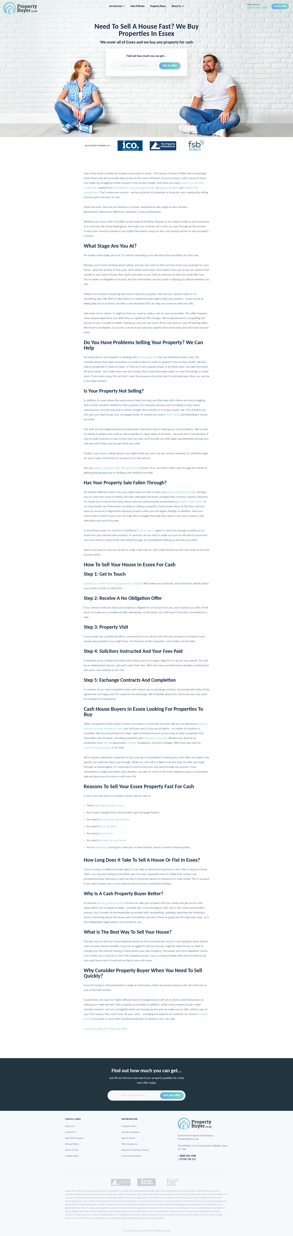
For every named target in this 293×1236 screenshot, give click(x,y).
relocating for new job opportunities (134, 187)
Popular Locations (130, 1132)
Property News (158, 6)
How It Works (137, 6)
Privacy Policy (72, 1144)
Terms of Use (71, 1150)
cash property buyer (112, 903)
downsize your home (113, 840)
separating (100, 847)
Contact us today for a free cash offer (105, 1028)
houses (132, 742)
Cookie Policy (72, 1156)
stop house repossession (115, 819)
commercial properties (97, 747)
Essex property (145, 530)
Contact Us (70, 1132)
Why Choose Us (129, 1144)
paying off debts (168, 187)
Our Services (116, 6)
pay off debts (108, 826)
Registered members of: (98, 146)
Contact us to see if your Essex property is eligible (113, 583)
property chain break (190, 501)
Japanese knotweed (155, 738)
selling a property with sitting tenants (116, 468)
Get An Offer (280, 6)
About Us (177, 6)
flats (106, 742)
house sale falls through (182, 492)
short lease (172, 414)
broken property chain (111, 805)
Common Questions (131, 1156)
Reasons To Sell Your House (135, 1150)
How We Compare (74, 1138)
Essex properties (147, 357)
